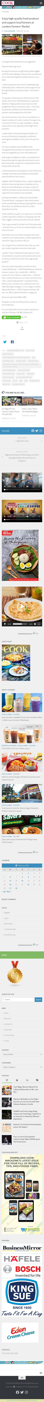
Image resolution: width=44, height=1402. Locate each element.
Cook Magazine (9, 31)
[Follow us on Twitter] (36, 430)
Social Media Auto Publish (14, 1400)
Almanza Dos (30, 350)
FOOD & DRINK (7, 714)
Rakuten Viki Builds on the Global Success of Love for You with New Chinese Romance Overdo (26, 1101)
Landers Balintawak (8, 374)
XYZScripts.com (32, 1400)
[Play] (5, 624)
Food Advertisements (24, 633)
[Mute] (35, 624)
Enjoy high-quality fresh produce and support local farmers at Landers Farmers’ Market (20, 365)
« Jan (4, 891)
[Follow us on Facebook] (32, 430)
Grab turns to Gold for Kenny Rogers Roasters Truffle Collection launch (20, 809)
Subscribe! (8, 1030)
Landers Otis (30, 374)
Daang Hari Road (21, 361)
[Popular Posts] (17, 1080)
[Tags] (37, 1080)
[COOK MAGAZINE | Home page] (10, 3)
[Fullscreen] (39, 624)
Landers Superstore (8, 377)
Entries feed (8, 924)
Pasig (26, 381)
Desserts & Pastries (9, 746)
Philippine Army (34, 381)
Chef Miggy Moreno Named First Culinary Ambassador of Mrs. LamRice (25, 1089)
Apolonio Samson (8, 354)
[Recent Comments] (27, 1080)
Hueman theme (33, 1387)
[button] (22, 606)
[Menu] (41, 3)
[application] (22, 606)
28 (16, 888)
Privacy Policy (9, 1035)
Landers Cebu (21, 374)
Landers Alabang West (9, 370)
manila (15, 381)
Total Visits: (6, 1353)
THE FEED (5, 12)
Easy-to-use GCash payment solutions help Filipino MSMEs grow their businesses (26, 1139)
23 (28, 884)
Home (6, 1013)
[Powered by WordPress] (14, 1387)
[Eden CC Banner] (22, 7)
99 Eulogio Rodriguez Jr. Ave (15, 350)
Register (7, 912)
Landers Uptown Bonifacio (24, 377)
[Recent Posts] (7, 1080)
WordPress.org (9, 935)
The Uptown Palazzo (18, 384)
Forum (6, 1041)
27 (10, 888)
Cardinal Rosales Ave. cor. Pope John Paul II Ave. (16, 357)
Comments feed (10, 929)
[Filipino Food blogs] (15, 986)
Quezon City (6, 384)
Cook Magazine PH (8, 361)
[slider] (20, 624)
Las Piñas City (7, 381)
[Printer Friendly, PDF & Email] (11, 317)
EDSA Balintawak (33, 361)
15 (22, 881)
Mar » (9, 891)
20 (10, 884)
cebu (33, 357)
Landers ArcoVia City (23, 370)
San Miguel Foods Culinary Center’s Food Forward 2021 (10, 411)
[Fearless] (20, 580)
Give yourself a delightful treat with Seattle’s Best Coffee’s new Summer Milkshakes (22, 719)
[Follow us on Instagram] (40, 430)
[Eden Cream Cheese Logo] (20, 1342)
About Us (7, 1018)
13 (10, 881)
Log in (6, 918)
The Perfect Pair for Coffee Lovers (16, 748)
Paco (21, 381)
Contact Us (8, 1024)
